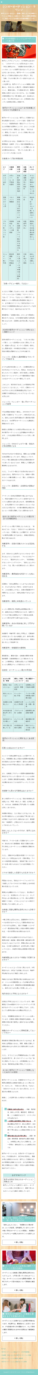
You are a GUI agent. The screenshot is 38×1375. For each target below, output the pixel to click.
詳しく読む (19, 1242)
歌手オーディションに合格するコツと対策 (14, 1361)
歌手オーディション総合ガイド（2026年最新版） (16, 1352)
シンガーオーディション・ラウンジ (19, 8)
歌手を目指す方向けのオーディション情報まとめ (19, 1180)
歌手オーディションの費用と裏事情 (12, 1358)
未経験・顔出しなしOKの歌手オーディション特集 (16, 1355)
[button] (19, 2)
